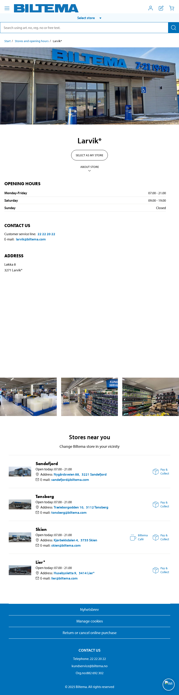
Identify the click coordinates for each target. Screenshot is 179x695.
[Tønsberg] (20, 504)
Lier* (41, 562)
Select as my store (89, 155)
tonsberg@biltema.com (69, 512)
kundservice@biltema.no (90, 666)
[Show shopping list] (161, 8)
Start (7, 41)
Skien (41, 529)
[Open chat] (168, 684)
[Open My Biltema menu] (150, 8)
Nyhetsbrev (89, 609)
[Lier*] (20, 570)
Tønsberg (45, 496)
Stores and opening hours (32, 41)
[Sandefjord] (20, 471)
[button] (89, 17)
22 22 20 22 (46, 234)
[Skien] (20, 537)
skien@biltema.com (66, 545)
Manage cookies (89, 621)
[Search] (173, 27)
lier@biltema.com (64, 578)
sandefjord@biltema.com (70, 479)
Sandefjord (47, 463)
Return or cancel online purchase (90, 632)
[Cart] (171, 8)
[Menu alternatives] (7, 8)
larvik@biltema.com (31, 239)
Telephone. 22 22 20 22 (89, 658)
